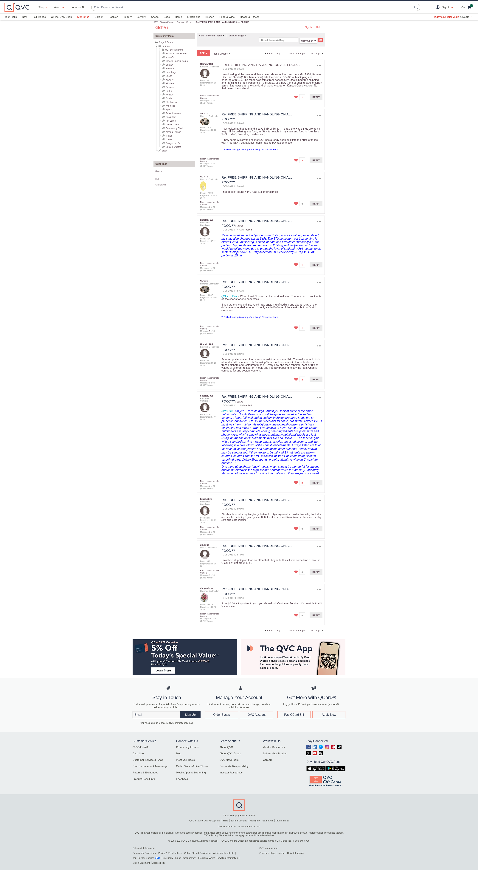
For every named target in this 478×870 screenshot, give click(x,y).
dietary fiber (249, 459)
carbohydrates (246, 449)
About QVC (226, 747)
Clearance (83, 16)
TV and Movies (173, 113)
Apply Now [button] (329, 714)
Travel (169, 135)
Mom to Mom (172, 124)
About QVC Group (230, 753)
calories (277, 441)
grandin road (282, 820)
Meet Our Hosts (185, 759)
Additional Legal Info (223, 853)
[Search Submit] (416, 7)
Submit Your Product (275, 753)
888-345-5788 (141, 747)
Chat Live (138, 753)
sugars (263, 459)
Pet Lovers (171, 120)
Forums (180, 22)
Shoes (155, 16)
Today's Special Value (177, 60)
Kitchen (209, 16)
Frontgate (255, 820)
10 (210, 618)
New (24, 16)
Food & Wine (227, 16)
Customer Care (173, 146)
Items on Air (78, 7)
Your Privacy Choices (143, 858)
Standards (160, 184)
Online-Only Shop (61, 16)
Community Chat (174, 128)
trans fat (283, 456)
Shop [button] (41, 7)
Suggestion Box (174, 143)
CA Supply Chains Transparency (178, 858)
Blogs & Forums (167, 22)
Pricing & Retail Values (169, 853)
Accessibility (158, 863)
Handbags (171, 72)
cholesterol (297, 456)
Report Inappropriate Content (209, 96)
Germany (264, 853)
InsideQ (169, 57)
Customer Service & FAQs (148, 759)
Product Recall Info (144, 778)
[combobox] (252, 7)
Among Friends (173, 131)
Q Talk (169, 139)
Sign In (308, 27)
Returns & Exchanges (145, 772)
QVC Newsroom (229, 759)
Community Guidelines (144, 853)
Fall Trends (39, 16)
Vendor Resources (274, 747)
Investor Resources (231, 772)
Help (318, 27)
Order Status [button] (221, 714)
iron (229, 463)
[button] (438, 7)
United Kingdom (295, 853)
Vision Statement (141, 863)
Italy (273, 853)
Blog (178, 753)
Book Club (171, 116)
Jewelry (141, 16)
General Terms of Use (249, 826)
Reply (316, 97)
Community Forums (187, 747)
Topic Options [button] (221, 53)
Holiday (169, 94)
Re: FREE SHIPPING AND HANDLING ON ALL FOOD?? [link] (222, 22)
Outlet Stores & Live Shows (192, 766)
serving (247, 441)
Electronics (193, 16)
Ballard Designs (239, 820)
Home (178, 16)
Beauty (127, 16)
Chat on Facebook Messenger (150, 766)
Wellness (170, 105)
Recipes (170, 87)
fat (257, 456)
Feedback (182, 778)
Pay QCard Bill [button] (294, 714)
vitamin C (299, 459)
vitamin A (286, 459)
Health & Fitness (249, 16)
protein (267, 449)
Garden (98, 16)
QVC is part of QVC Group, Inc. (204, 820)
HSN (225, 820)
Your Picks (10, 16)
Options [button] (319, 65)
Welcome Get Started (176, 53)
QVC (155, 22)
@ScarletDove (229, 296)
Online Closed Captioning (197, 853)
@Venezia (227, 411)
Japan (281, 853)
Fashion (113, 16)
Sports (169, 109)
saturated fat (268, 456)
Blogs (164, 150)
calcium (312, 459)
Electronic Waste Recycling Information (218, 858)
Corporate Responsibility (234, 766)
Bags (167, 16)
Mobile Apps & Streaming (191, 772)
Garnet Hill (268, 820)
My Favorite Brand (174, 49)
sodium (231, 449)
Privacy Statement (227, 826)
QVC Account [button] (257, 714)
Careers (267, 759)
